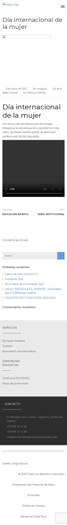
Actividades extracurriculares (19, 351)
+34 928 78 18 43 (17, 426)
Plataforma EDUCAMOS (16, 378)
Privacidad (33, 495)
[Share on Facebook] (52, 226)
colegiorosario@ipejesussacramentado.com (32, 437)
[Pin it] (59, 226)
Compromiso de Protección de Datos (33, 484)
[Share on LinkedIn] (62, 226)
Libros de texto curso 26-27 (21, 274)
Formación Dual (14, 279)
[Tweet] (55, 226)
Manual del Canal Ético (33, 516)
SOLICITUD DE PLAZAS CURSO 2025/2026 (30, 297)
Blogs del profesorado (15, 383)
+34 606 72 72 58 (17, 431)
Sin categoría (40, 88)
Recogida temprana (13, 340)
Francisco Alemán (36, 92)
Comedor (7, 346)
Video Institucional (51, 214)
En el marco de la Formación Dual (24, 284)
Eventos (13, 92)
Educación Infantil (15, 214)
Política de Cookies (33, 505)
